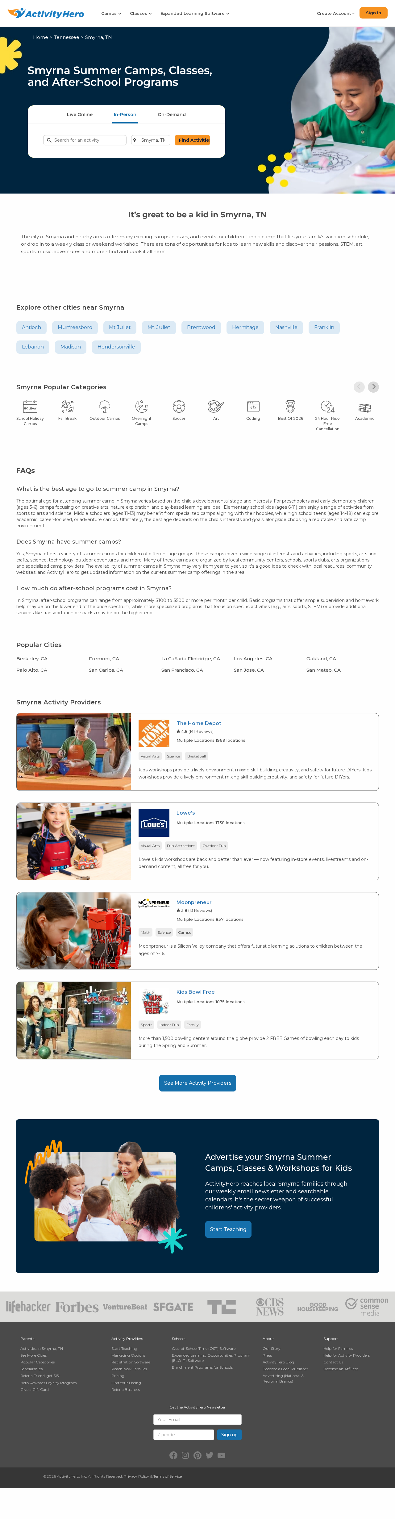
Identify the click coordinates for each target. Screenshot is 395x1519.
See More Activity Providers (197, 1083)
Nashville (286, 327)
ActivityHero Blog (278, 1362)
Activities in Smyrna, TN (41, 1348)
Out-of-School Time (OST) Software (203, 1348)
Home (40, 37)
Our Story (272, 1348)
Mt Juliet (120, 327)
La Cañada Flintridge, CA (190, 658)
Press (267, 1355)
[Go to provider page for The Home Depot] (154, 734)
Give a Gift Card (34, 1389)
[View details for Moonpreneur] (74, 930)
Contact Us (333, 1362)
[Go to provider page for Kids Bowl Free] (154, 1003)
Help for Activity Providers (346, 1355)
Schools (178, 1338)
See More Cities (33, 1355)
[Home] (45, 13)
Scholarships (31, 1369)
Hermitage (245, 327)
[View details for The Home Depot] (74, 751)
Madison (70, 347)
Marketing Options (128, 1355)
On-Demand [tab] (172, 114)
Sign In (373, 12)
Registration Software (130, 1362)
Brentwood (201, 327)
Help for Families (338, 1348)
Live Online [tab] (80, 114)
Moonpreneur (194, 902)
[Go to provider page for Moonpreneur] (154, 904)
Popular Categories (37, 1362)
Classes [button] (139, 13)
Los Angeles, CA (253, 658)
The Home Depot (199, 723)
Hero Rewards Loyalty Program (48, 1382)
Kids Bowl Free (196, 992)
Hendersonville (116, 347)
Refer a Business (125, 1389)
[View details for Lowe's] (74, 841)
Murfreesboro (75, 327)
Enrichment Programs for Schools (202, 1367)
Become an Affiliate (340, 1369)
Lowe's (186, 813)
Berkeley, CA (32, 658)
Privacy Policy (136, 1476)
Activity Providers (127, 1338)
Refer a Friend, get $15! (40, 1375)
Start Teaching (228, 1229)
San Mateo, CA (323, 670)
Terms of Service (167, 1476)
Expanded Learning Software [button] (193, 13)
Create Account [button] (334, 13)
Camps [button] (109, 13)
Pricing (117, 1375)
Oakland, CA (321, 658)
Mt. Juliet (159, 327)
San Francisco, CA (182, 670)
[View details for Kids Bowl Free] (74, 1020)
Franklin (324, 327)
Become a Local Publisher (285, 1369)
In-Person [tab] (125, 114)
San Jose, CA (249, 670)
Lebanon (33, 347)
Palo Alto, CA (31, 670)
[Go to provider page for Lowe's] (154, 824)
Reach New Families (129, 1369)
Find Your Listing (126, 1382)
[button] (359, 387)
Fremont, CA (104, 658)
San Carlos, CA (106, 670)
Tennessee (66, 37)
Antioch (31, 327)
